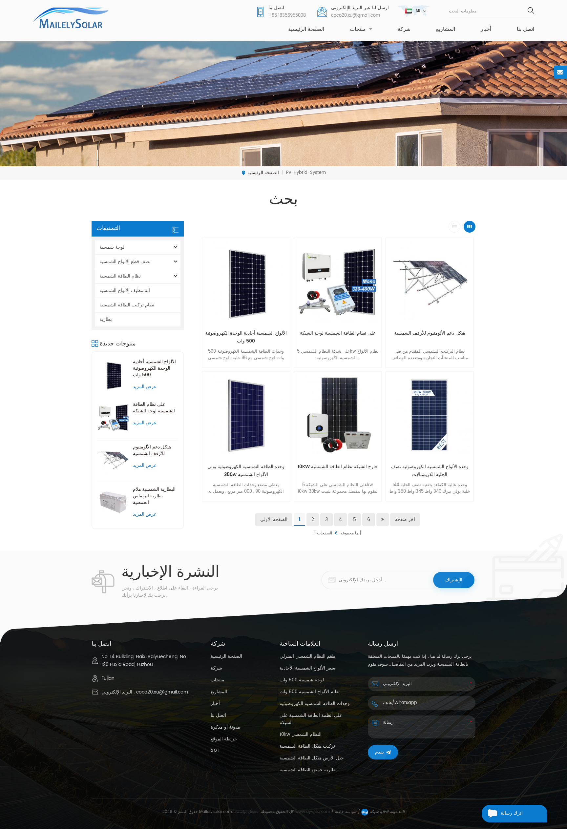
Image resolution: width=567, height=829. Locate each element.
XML (215, 751)
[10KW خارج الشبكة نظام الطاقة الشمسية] (338, 416)
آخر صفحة (405, 519)
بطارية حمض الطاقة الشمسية (308, 770)
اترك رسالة (512, 813)
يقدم (379, 752)
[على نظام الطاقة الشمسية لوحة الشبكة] (113, 417)
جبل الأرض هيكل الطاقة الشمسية (312, 758)
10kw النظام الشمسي (301, 734)
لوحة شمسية (111, 247)
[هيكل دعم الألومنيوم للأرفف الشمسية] (113, 460)
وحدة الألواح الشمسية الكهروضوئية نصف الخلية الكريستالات (430, 470)
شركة (404, 29)
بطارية (105, 319)
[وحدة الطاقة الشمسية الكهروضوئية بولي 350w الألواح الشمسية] (246, 416)
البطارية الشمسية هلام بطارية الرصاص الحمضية (154, 496)
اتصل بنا (525, 29)
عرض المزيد (145, 386)
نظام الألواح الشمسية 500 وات (310, 691)
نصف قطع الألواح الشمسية (125, 261)
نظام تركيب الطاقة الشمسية (126, 305)
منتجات (358, 29)
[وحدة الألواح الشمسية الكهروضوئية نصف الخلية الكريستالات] (429, 416)
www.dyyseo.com (313, 812)
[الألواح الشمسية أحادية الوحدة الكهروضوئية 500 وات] (113, 375)
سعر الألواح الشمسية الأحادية (307, 668)
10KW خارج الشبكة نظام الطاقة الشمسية (338, 466)
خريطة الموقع (224, 739)
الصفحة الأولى (273, 519)
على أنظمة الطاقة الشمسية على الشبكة (311, 719)
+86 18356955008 (287, 15)
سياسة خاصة (345, 812)
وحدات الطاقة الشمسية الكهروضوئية (315, 703)
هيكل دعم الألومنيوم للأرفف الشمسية (152, 450)
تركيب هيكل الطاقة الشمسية (307, 746)
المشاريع (445, 29)
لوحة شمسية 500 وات (302, 680)
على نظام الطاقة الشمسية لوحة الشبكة (154, 407)
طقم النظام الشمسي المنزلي (308, 656)
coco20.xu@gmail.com (355, 15)
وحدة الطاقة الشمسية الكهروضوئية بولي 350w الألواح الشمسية (245, 470)
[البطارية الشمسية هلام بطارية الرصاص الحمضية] (113, 502)
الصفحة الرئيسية (306, 29)
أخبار (486, 29)
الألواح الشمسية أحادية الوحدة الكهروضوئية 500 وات (154, 368)
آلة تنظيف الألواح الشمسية (124, 290)
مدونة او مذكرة (225, 727)
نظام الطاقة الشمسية (120, 276)
